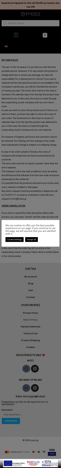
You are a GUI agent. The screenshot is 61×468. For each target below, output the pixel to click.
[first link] (30, 463)
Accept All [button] (31, 239)
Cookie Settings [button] (14, 239)
